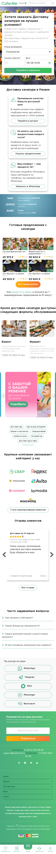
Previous (2, 395)
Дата (28, 58)
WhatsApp (29, 668)
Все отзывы (28, 588)
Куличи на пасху (20, 436)
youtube (37, 762)
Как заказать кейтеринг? (19, 618)
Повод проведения (13, 47)
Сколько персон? (12, 58)
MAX (29, 686)
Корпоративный (39, 431)
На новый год (36, 436)
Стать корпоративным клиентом (28, 510)
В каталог (17, 402)
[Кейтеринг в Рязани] (9, 3)
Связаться (39, 851)
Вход (50, 851)
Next (53, 395)
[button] (28, 435)
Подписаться (28, 739)
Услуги (6, 796)
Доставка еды (16, 427)
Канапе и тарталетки (19, 431)
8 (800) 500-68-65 (34, 750)
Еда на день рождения (36, 427)
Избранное (5, 851)
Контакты (45, 810)
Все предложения (28, 284)
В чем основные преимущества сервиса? (28, 645)
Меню (28, 851)
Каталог (16, 851)
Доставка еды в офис (28, 441)
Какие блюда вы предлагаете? (22, 626)
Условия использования (14, 813)
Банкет (6, 776)
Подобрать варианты (28, 70)
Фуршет (6, 781)
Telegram (29, 677)
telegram (19, 762)
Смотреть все (28, 445)
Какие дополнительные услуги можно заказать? (25, 635)
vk (31, 762)
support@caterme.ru (14, 753)
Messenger (29, 695)
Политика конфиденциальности (38, 813)
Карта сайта (32, 816)
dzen (25, 762)
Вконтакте (29, 704)
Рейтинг (10, 810)
